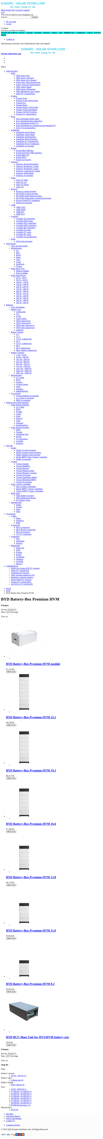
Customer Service (13, 1125)
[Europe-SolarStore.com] (23, 8)
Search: (4, 17)
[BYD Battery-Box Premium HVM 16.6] (24, 763)
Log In (8, 24)
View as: (4, 616)
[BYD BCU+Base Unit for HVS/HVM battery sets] (24, 1030)
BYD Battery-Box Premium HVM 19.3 (31, 770)
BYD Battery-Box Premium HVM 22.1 (31, 717)
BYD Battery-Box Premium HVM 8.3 (30, 983)
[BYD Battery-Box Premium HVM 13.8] (24, 869)
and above (21, 1105)
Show (3, 612)
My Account (11, 22)
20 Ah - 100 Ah (18, 1076)
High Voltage (17, 1085)
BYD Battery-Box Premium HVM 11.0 (31, 930)
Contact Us (10, 1121)
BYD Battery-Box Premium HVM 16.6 (31, 823)
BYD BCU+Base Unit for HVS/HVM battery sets (37, 1037)
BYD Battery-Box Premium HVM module (33, 663)
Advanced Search (13, 1116)
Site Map (9, 1114)
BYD (14, 1110)
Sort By (4, 610)
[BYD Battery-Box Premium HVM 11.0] (24, 923)
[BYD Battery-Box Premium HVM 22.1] (24, 710)
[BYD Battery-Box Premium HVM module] (24, 656)
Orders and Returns (13, 1118)
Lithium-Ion (17, 1080)
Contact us (10, 39)
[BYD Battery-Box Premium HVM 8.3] (24, 976)
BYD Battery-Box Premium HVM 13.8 (31, 877)
